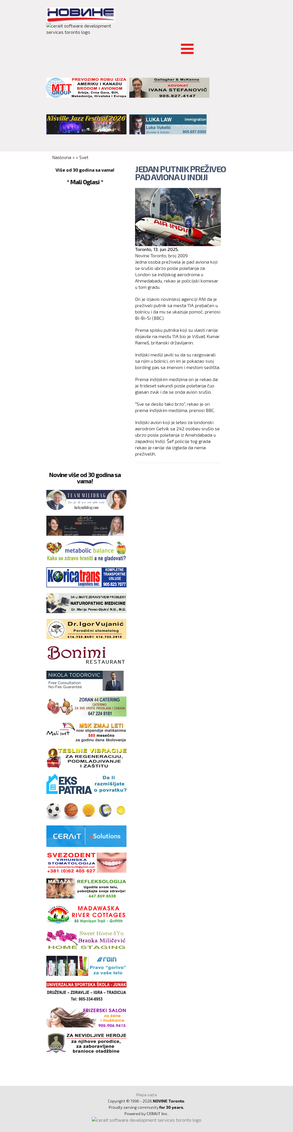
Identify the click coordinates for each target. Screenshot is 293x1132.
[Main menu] (51, 45)
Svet (83, 157)
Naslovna (61, 157)
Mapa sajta (146, 1094)
